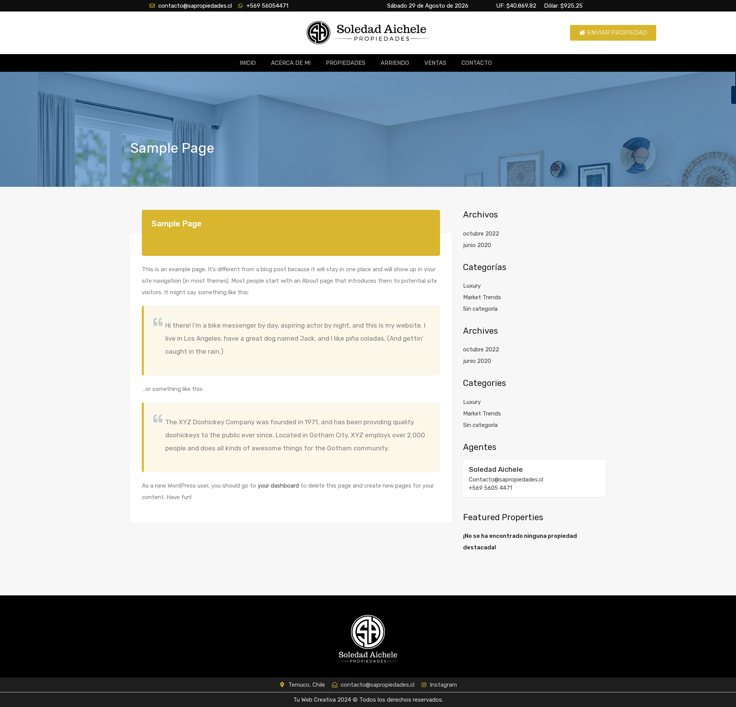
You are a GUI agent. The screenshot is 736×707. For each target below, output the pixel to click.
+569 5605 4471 (490, 488)
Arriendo (395, 62)
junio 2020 (477, 245)
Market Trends (482, 297)
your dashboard (278, 485)
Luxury (472, 285)
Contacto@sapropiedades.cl (506, 479)
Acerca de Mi (290, 62)
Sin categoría (480, 308)
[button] (613, 33)
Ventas (435, 62)
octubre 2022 (481, 233)
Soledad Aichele (496, 469)
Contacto (477, 62)
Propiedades (345, 62)
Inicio (248, 62)
